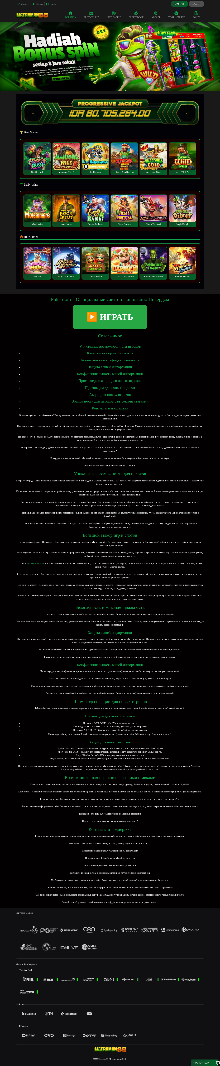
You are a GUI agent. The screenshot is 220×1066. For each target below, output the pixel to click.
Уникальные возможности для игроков (110, 346)
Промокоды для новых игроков (110, 388)
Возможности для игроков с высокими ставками (110, 401)
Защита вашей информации (110, 367)
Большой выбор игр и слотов (110, 353)
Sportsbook (136, 17)
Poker (197, 17)
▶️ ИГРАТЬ (110, 317)
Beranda (70, 17)
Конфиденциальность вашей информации (110, 374)
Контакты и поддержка (110, 408)
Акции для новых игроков (110, 395)
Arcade (156, 17)
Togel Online (176, 17)
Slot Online (91, 17)
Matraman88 (103, 1059)
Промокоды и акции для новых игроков (110, 381)
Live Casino (114, 17)
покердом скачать (35, 563)
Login (196, 4)
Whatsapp (25, 4)
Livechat (52, 4)
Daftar (179, 4)
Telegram (39, 4)
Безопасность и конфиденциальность (110, 360)
